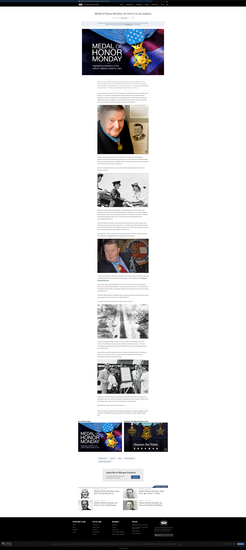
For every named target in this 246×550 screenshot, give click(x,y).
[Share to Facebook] (129, 18)
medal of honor (102, 458)
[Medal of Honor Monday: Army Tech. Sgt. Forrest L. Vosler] (145, 493)
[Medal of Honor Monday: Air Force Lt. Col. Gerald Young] (100, 505)
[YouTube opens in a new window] (167, 2)
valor (120, 458)
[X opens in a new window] (155, 2)
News (121, 4)
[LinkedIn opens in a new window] (164, 2)
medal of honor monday (104, 461)
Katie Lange (124, 18)
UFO (162, 4)
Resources (155, 4)
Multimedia (129, 4)
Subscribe (135, 477)
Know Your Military (129, 458)
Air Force (112, 458)
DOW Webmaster (128, 24)
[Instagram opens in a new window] (161, 2)
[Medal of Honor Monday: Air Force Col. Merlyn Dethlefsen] (145, 505)
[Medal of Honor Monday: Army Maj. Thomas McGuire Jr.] (100, 493)
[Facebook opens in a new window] (158, 2)
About (147, 4)
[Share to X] (131, 18)
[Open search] (167, 4)
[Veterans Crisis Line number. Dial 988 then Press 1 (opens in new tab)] (7, 544)
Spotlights (139, 4)
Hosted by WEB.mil (123, 548)
